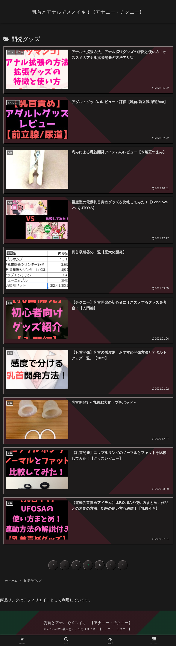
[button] (163, 575)
